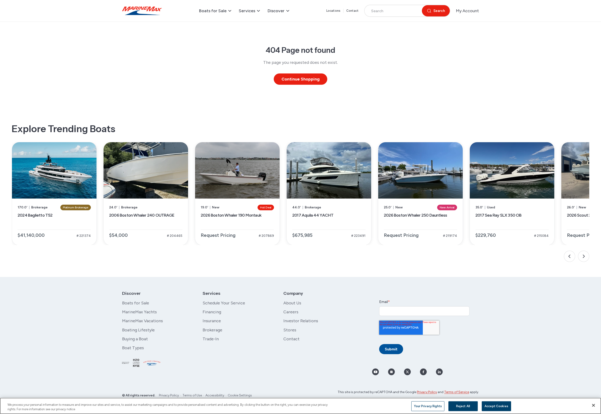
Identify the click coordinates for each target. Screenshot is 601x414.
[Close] (593, 405)
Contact (352, 10)
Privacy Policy (169, 395)
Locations (333, 10)
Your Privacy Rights (428, 406)
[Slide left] (569, 256)
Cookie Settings (240, 395)
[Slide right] (583, 256)
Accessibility (214, 395)
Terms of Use (192, 395)
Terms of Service (456, 392)
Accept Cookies (496, 406)
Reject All (463, 406)
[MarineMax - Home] (142, 11)
